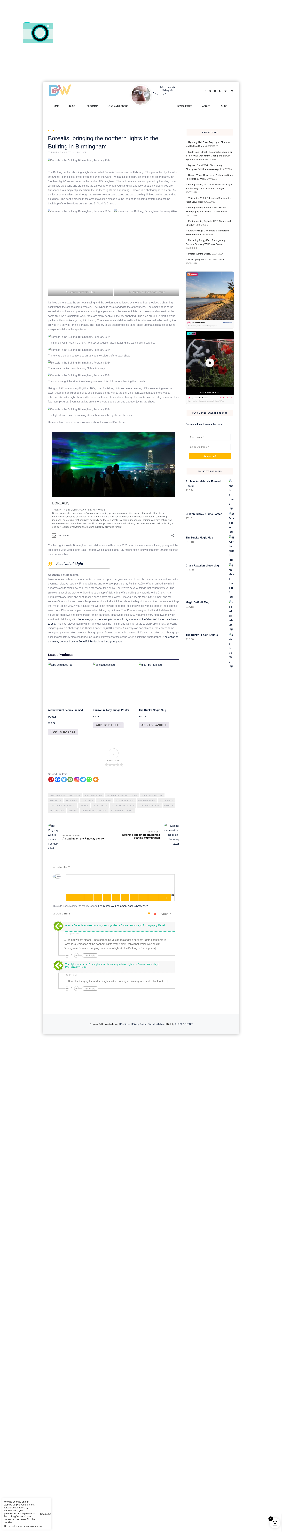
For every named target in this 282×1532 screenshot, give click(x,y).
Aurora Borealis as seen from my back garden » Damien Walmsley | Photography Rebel (115, 925)
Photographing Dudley (199, 253)
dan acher (104, 801)
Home (56, 106)
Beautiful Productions (122, 795)
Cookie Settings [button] (48, 1514)
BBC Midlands (93, 795)
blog (51, 130)
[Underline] (88, 897)
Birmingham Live (152, 795)
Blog (72, 106)
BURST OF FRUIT (184, 1024)
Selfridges (57, 811)
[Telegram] (83, 779)
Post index (125, 1024)
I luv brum (166, 801)
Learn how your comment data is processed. (123, 906)
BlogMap (92, 106)
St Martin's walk (122, 811)
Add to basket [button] (63, 731)
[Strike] (98, 897)
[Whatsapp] (89, 779)
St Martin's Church (94, 811)
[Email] (70, 779)
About (206, 106)
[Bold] (70, 897)
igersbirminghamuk (62, 806)
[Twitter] (64, 779)
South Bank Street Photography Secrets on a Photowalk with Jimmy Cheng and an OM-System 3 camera (209, 156)
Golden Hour (147, 801)
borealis (55, 801)
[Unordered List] (116, 897)
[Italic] (79, 897)
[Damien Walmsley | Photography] (98, 91)
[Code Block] (134, 897)
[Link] (143, 897)
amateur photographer (65, 795)
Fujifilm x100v (125, 801)
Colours (87, 801)
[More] (96, 779)
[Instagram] (76, 779)
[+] (165, 898)
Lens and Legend (118, 106)
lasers (83, 806)
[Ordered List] (107, 897)
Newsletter (184, 106)
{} (153, 898)
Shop (224, 106)
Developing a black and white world (206, 259)
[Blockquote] (125, 897)
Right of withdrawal (156, 1024)
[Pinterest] (51, 779)
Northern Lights (123, 806)
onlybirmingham (149, 806)
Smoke (73, 811)
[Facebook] (57, 779)
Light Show (100, 806)
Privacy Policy (139, 1024)
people (168, 806)
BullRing (71, 801)
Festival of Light (69, 564)
